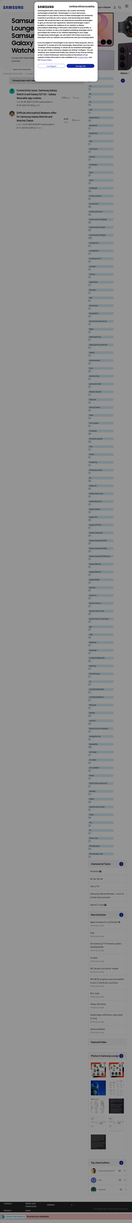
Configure (51, 66)
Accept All (80, 66)
